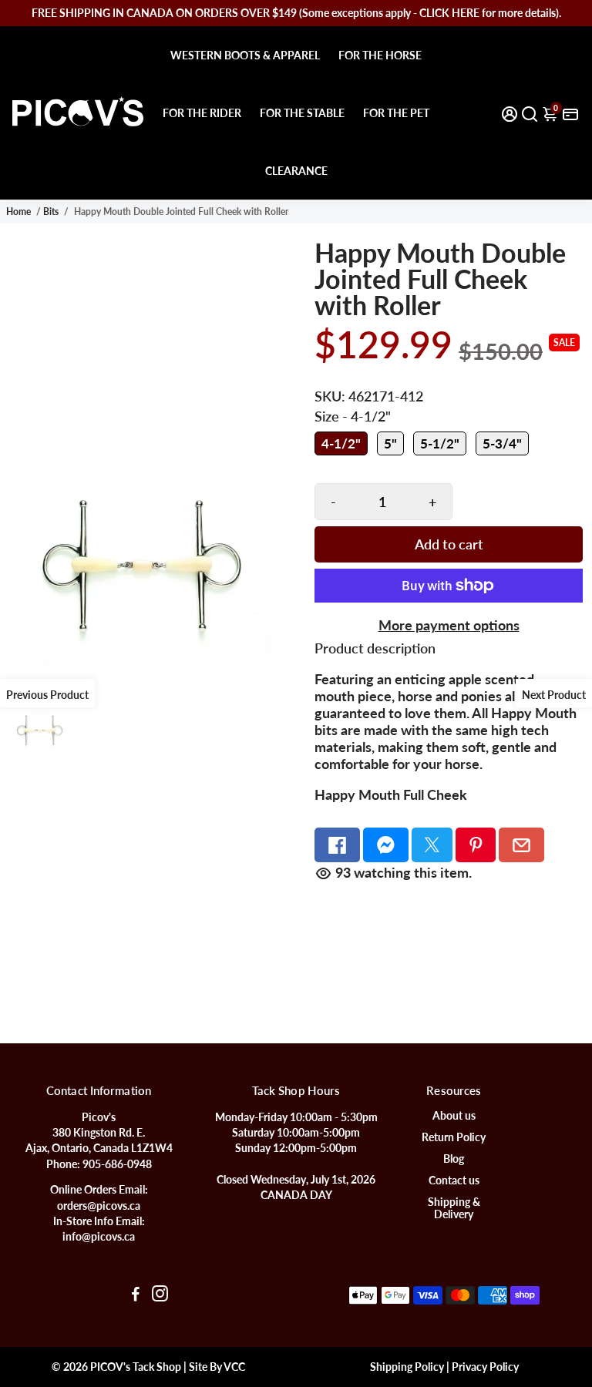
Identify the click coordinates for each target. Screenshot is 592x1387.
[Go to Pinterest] (476, 845)
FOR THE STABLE (302, 112)
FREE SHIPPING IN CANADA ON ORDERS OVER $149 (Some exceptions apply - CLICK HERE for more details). (296, 12)
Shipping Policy (407, 1367)
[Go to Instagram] (160, 1295)
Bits (51, 211)
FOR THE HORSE (380, 55)
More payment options (449, 624)
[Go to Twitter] (432, 845)
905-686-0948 (117, 1164)
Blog (453, 1159)
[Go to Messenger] (386, 845)
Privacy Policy (485, 1367)
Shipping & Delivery (454, 1208)
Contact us (454, 1180)
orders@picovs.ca (98, 1206)
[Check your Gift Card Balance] (570, 113)
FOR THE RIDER (202, 112)
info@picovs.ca (98, 1237)
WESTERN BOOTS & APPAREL (245, 55)
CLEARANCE (296, 170)
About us (454, 1116)
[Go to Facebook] (337, 845)
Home (18, 211)
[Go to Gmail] (521, 845)
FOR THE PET (396, 112)
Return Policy (454, 1137)
